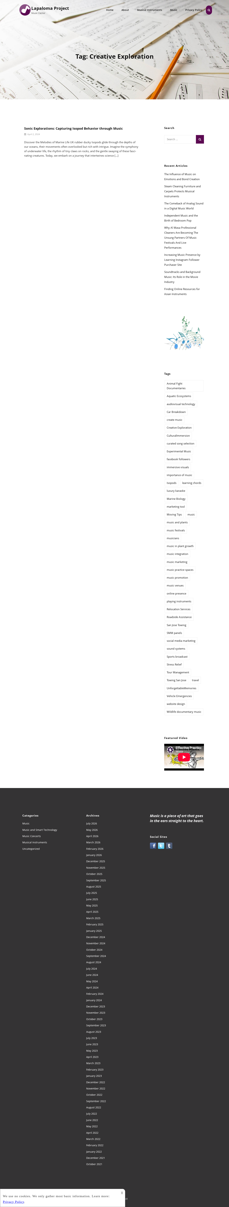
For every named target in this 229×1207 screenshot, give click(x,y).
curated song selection (180, 443)
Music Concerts (31, 836)
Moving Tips (174, 514)
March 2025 (93, 918)
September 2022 (96, 1101)
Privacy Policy (193, 10)
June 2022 (92, 1120)
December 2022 (95, 1082)
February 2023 (94, 1069)
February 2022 (94, 1145)
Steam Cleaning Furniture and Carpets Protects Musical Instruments (182, 191)
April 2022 (92, 1132)
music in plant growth (180, 546)
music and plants (177, 522)
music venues (175, 585)
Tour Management (178, 672)
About (125, 10)
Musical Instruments (149, 10)
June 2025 (92, 899)
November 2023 (95, 1012)
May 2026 (92, 830)
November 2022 (95, 1088)
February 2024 (94, 993)
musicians (173, 538)
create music (174, 419)
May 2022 (92, 1126)
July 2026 (91, 823)
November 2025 (95, 867)
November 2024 (95, 943)
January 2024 (94, 1000)
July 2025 (91, 893)
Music (173, 10)
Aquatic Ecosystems (179, 396)
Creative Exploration (179, 427)
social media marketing (181, 640)
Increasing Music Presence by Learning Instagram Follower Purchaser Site (182, 259)
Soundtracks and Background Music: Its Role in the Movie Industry (182, 277)
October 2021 (94, 1164)
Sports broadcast (177, 656)
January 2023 (94, 1076)
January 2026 (94, 855)
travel (195, 680)
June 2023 (92, 1044)
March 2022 (93, 1139)
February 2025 (94, 924)
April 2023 (92, 1057)
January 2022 (94, 1151)
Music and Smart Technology (39, 830)
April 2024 (92, 987)
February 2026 (94, 848)
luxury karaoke (176, 490)
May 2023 (92, 1050)
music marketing (177, 562)
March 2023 (93, 1063)
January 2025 (94, 930)
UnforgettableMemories (181, 688)
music (191, 514)
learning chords (191, 483)
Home (109, 10)
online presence (176, 593)
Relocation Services (178, 609)
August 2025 (93, 886)
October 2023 (94, 1019)
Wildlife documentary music (184, 711)
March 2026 (93, 842)
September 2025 (96, 880)
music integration (177, 554)
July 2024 (91, 968)
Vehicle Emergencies (179, 696)
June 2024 (92, 975)
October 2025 (94, 874)
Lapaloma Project (50, 8)
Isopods (171, 483)
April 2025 (92, 911)
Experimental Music (179, 451)
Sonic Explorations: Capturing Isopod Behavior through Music (73, 128)
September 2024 (96, 956)
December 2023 (95, 1006)
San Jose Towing (176, 625)
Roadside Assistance (179, 617)
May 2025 (92, 905)
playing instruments (179, 601)
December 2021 (95, 1158)
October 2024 (94, 949)
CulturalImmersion (178, 435)
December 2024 (95, 937)
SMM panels (174, 633)
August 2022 (93, 1107)
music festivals (176, 530)
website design (176, 704)
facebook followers (178, 459)
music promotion (177, 577)
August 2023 (93, 1031)
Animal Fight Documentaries (176, 386)
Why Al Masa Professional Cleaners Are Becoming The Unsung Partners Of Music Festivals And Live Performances (181, 237)
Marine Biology (176, 498)
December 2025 (95, 861)
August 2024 (93, 962)
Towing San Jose (176, 680)
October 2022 (94, 1094)
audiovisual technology (181, 404)
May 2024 (92, 981)
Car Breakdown (176, 412)
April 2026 (92, 836)
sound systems (176, 648)
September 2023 (96, 1025)
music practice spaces (180, 569)
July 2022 (91, 1113)
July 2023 (91, 1038)
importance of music (179, 475)
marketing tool (176, 506)
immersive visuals (178, 467)
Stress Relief (174, 664)
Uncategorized (31, 848)
